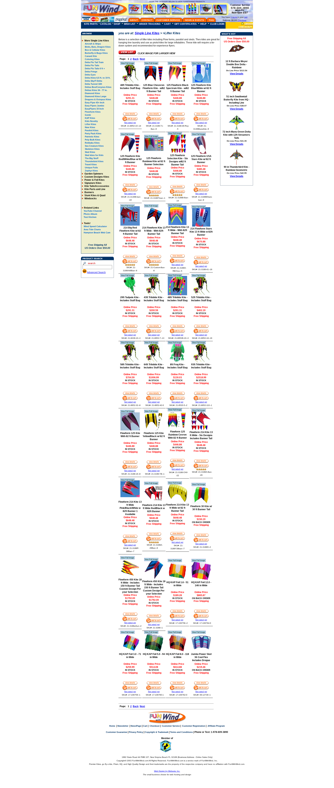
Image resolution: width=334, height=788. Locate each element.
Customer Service (171, 726)
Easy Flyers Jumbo (94, 105)
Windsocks (90, 198)
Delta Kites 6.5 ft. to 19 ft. (97, 78)
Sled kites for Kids (93, 155)
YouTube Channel (93, 211)
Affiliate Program (216, 726)
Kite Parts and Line (94, 189)
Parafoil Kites (91, 130)
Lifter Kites (90, 124)
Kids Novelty (91, 121)
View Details (236, 73)
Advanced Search (96, 272)
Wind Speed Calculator (95, 226)
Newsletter (123, 726)
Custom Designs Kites (96, 176)
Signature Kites (92, 183)
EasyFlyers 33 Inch (94, 109)
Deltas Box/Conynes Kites (97, 87)
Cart (145, 726)
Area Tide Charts (92, 229)
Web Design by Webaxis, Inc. (167, 771)
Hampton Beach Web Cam (97, 232)
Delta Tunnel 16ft (93, 84)
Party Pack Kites (92, 133)
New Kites (89, 127)
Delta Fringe (90, 71)
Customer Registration (193, 726)
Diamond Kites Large (95, 96)
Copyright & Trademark (156, 732)
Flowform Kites (92, 112)
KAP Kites (89, 118)
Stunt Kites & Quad (94, 195)
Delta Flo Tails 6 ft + (94, 68)
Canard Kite (90, 56)
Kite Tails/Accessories (96, 186)
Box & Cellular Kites (94, 50)
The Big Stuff (91, 158)
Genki (87, 115)
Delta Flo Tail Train (94, 62)
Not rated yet (130, 122)
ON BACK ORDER (201, 522)
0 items (234, 17)
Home (112, 726)
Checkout (242, 20)
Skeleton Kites (92, 149)
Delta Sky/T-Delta (93, 81)
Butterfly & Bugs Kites (96, 53)
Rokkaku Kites (92, 143)
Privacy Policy (136, 732)
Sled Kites (89, 152)
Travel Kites (90, 164)
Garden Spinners (93, 173)
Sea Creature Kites (94, 146)
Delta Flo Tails (91, 65)
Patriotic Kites (91, 136)
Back (136, 59)
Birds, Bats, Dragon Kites (97, 47)
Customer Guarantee (116, 732)
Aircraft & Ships (92, 44)
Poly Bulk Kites (92, 140)
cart (245, 17)
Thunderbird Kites (93, 161)
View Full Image (127, 63)
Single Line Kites (147, 33)
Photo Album (90, 214)
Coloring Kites (92, 59)
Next (142, 59)
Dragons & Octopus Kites (97, 99)
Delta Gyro (90, 75)
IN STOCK (130, 101)
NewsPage (136, 726)
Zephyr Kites (91, 170)
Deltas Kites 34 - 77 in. (95, 90)
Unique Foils (91, 167)
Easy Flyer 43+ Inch (94, 102)
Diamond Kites (92, 93)
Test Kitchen (90, 217)
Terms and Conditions (181, 732)
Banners (89, 192)
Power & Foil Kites (94, 180)
